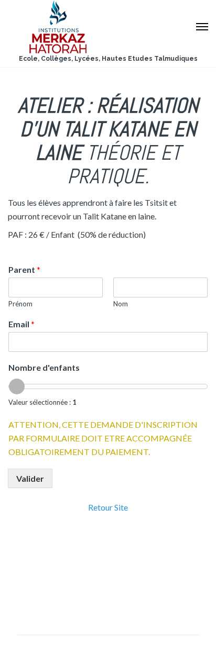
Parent (24, 269)
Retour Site (108, 507)
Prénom (20, 304)
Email (21, 324)
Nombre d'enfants (44, 367)
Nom (120, 304)
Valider (30, 478)
